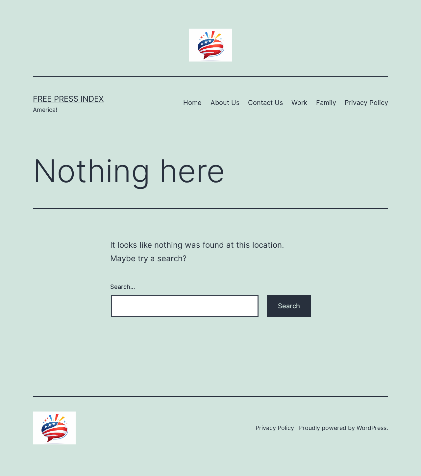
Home (192, 103)
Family (326, 103)
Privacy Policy (366, 103)
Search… (122, 286)
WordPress (371, 427)
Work (299, 103)
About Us (224, 103)
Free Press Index (68, 99)
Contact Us (265, 103)
